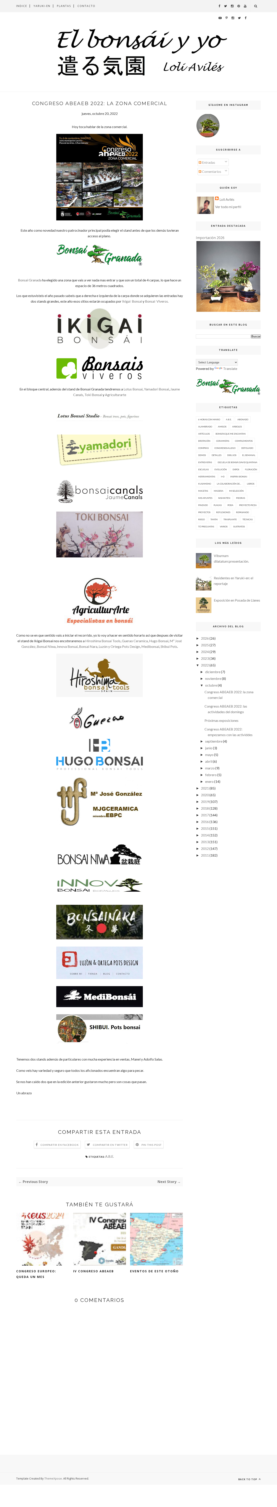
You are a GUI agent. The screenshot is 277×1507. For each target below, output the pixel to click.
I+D (222, 476)
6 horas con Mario (209, 419)
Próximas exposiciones (221, 720)
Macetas (203, 490)
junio (208, 748)
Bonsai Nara (88, 646)
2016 (205, 822)
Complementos (244, 441)
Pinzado (203, 505)
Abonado (242, 419)
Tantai (214, 519)
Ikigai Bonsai (132, 301)
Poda (230, 505)
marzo (210, 768)
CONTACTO (86, 6)
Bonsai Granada (30, 280)
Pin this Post (152, 1144)
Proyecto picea (248, 505)
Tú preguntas (206, 526)
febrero (211, 775)
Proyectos (204, 512)
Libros (250, 483)
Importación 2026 (210, 237)
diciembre (212, 672)
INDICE (21, 6)
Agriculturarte (115, 395)
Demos (202, 455)
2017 (205, 815)
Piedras (240, 498)
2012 (205, 848)
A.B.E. (109, 1156)
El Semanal (248, 455)
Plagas (218, 505)
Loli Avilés (226, 199)
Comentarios (211, 171)
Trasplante (230, 519)
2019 (205, 801)
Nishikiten (224, 498)
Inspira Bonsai (238, 476)
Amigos (222, 426)
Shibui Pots (169, 646)
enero (209, 781)
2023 (205, 658)
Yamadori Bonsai (156, 389)
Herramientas (206, 476)
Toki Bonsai (93, 395)
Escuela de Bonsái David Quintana (237, 462)
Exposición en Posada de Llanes (237, 600)
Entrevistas (205, 462)
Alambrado (205, 426)
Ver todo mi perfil (228, 207)
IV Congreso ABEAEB (93, 1271)
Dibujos (231, 455)
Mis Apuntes (205, 498)
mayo (209, 755)
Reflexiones (223, 512)
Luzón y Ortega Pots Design (119, 646)
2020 (205, 795)
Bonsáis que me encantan (231, 433)
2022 (205, 665)
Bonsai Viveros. (157, 301)
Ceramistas (222, 441)
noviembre (213, 678)
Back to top (248, 1479)
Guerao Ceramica (135, 641)
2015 (205, 828)
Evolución (220, 469)
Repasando (242, 512)
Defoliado (247, 448)
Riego (201, 519)
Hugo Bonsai (158, 641)
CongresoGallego (224, 448)
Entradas (208, 162)
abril (208, 761)
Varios (223, 526)
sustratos (239, 526)
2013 (205, 842)
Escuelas (203, 469)
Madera (218, 490)
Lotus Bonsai (133, 389)
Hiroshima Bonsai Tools (103, 641)
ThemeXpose (53, 1478)
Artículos (204, 433)
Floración (251, 469)
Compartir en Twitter (110, 1144)
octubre (211, 685)
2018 (205, 808)
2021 (205, 788)
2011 (205, 855)
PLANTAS (64, 6)
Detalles (216, 455)
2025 (205, 645)
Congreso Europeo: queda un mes (36, 1274)
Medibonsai (150, 646)
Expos (236, 469)
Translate (230, 368)
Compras (203, 448)
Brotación (204, 441)
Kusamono (204, 483)
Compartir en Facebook (59, 1144)
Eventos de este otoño (154, 1271)
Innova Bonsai (67, 646)
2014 (205, 835)
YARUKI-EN (42, 6)
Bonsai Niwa (46, 646)
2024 (205, 652)
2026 (205, 638)
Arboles (237, 426)
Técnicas (248, 519)
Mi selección (236, 490)
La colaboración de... (229, 483)
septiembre (213, 741)
